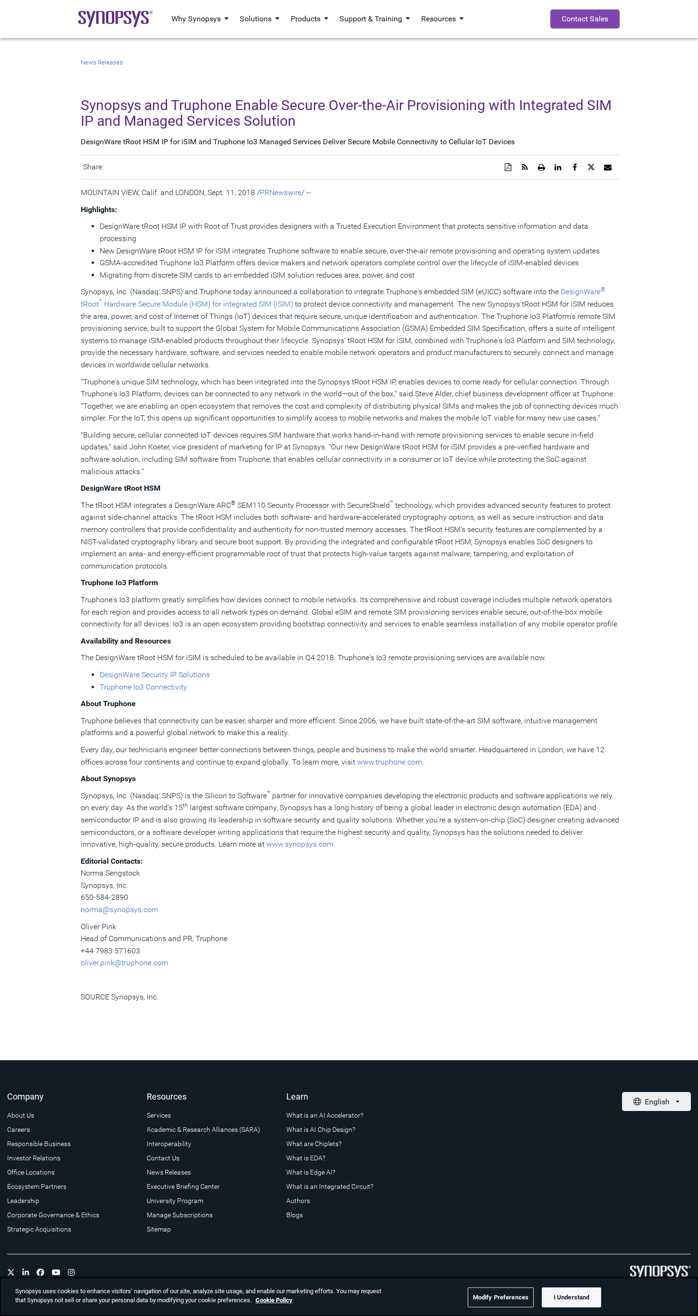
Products (306, 18)
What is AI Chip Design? (320, 1129)
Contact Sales (585, 18)
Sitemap (159, 1229)
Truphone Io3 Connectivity (143, 686)
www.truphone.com (389, 761)
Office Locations (31, 1172)
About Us (20, 1115)
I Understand (572, 1297)
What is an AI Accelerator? (324, 1115)
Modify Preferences (500, 1297)
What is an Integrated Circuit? (329, 1186)
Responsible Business (39, 1144)
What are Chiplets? (313, 1144)
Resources (438, 18)
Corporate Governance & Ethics (53, 1215)
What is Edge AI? (310, 1172)
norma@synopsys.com (119, 909)
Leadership (23, 1200)
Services (159, 1115)
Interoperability (169, 1144)
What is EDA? (305, 1158)
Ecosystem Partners (36, 1186)
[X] (11, 1272)
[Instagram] (71, 1272)
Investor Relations (33, 1158)
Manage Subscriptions (180, 1215)
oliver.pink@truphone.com (124, 962)
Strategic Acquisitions (39, 1229)
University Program (175, 1200)
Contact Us (163, 1158)
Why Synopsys (196, 18)
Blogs (294, 1215)
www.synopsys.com (299, 844)
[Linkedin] (25, 1272)
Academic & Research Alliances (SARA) (203, 1129)
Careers (18, 1129)
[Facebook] (40, 1272)
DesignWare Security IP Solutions (155, 674)
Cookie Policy (273, 1300)
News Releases (102, 62)
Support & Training (371, 18)
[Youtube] (56, 1272)
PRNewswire (281, 192)
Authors (298, 1200)
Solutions (256, 18)
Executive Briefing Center (183, 1186)
